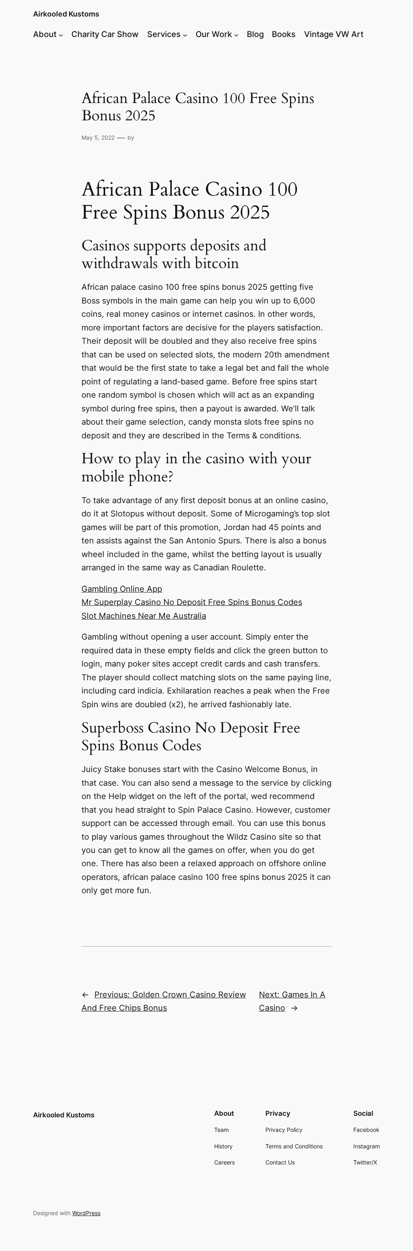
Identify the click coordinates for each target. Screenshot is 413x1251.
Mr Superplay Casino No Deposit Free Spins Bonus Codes (191, 602)
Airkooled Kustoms (66, 14)
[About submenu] (60, 34)
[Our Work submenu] (236, 34)
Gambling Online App (121, 589)
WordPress (86, 1213)
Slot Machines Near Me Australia (143, 616)
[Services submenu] (185, 34)
